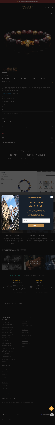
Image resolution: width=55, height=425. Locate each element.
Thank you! (36, 225)
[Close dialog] (51, 197)
